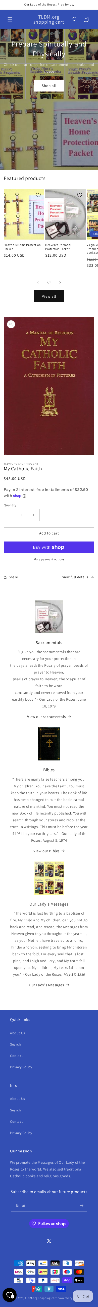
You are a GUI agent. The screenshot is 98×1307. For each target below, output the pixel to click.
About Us (17, 1033)
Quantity (10, 505)
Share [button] (13, 577)
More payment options (49, 559)
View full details (75, 577)
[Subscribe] (81, 1205)
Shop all (49, 85)
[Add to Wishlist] (38, 195)
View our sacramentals (46, 716)
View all (49, 296)
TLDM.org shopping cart (41, 1298)
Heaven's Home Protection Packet (22, 247)
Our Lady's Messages (46, 984)
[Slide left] (37, 282)
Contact (16, 1055)
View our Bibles (46, 850)
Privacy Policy (21, 1067)
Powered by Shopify (70, 1298)
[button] (10, 19)
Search (15, 1044)
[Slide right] (60, 282)
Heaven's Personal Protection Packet (58, 247)
